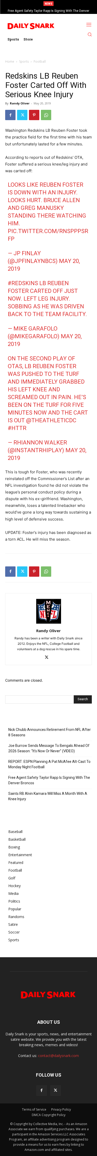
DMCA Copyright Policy (48, 1115)
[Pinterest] (34, 115)
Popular (14, 908)
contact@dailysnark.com (58, 1055)
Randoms (16, 916)
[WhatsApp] (46, 115)
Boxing (14, 847)
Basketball (17, 839)
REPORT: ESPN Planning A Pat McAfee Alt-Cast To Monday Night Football (49, 764)
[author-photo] (48, 623)
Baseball (15, 831)
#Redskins (23, 283)
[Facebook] (10, 115)
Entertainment (20, 854)
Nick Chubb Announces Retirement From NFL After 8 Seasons (49, 732)
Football (40, 61)
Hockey (14, 885)
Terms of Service (34, 1109)
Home (9, 61)
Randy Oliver (19, 103)
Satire (13, 924)
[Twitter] (22, 115)
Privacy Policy (61, 1109)
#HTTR (17, 428)
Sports (24, 61)
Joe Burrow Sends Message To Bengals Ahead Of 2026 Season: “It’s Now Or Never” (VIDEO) (48, 748)
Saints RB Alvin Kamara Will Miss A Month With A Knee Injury (47, 796)
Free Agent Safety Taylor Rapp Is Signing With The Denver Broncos (49, 780)
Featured (15, 862)
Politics (14, 901)
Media (13, 893)
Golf (11, 878)
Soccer (14, 932)
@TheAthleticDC (51, 420)
